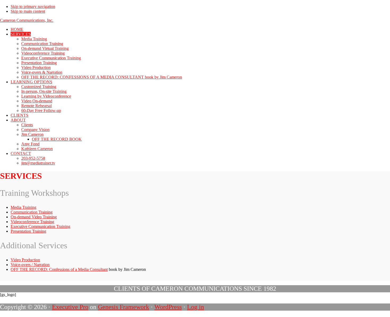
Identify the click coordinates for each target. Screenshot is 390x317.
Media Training (23, 207)
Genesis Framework (123, 306)
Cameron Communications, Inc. (26, 20)
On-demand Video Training (34, 217)
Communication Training (32, 212)
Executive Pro (70, 306)
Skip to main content (28, 11)
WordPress (168, 306)
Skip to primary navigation (33, 6)
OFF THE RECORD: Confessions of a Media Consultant (59, 269)
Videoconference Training (32, 221)
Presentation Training (28, 231)
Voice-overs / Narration (30, 264)
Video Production (25, 260)
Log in (195, 306)
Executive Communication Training (40, 226)
